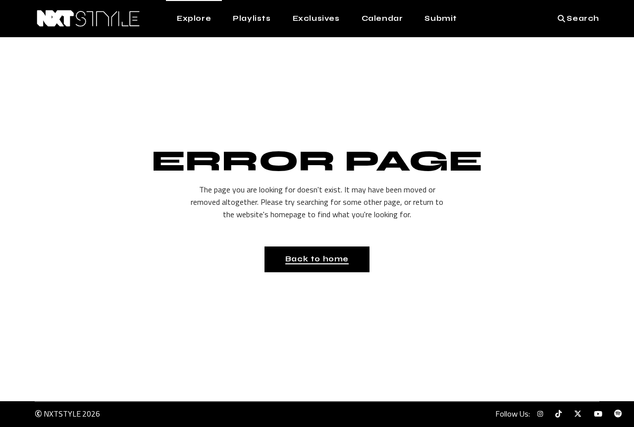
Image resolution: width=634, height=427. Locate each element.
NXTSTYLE (62, 414)
